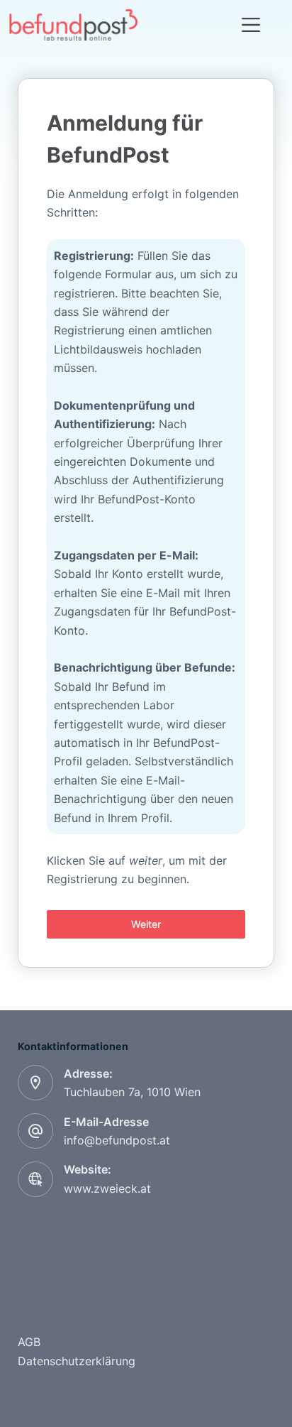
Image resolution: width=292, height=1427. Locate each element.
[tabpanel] (146, 498)
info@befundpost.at (117, 1140)
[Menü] (251, 25)
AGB (29, 1342)
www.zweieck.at (107, 1188)
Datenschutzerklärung (76, 1361)
